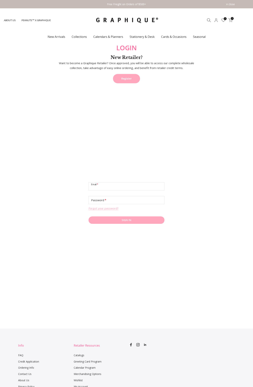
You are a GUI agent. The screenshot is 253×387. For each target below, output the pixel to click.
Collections (79, 37)
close (23, 4)
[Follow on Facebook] (131, 344)
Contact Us (24, 374)
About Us (10, 20)
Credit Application (28, 361)
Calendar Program (85, 367)
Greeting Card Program (87, 361)
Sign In (126, 220)
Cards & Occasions (174, 37)
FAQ (20, 355)
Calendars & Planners (108, 37)
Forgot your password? (104, 208)
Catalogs (79, 355)
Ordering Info (26, 367)
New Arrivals (56, 37)
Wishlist (78, 380)
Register (126, 78)
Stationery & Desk (142, 37)
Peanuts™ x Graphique (36, 20)
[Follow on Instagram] (138, 344)
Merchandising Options (87, 374)
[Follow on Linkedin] (145, 344)
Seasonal (199, 37)
